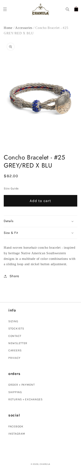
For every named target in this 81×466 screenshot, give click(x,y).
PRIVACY (14, 358)
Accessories (24, 28)
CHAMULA (45, 464)
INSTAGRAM (16, 433)
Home (8, 28)
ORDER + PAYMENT (21, 384)
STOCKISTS (16, 328)
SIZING (13, 321)
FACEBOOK (15, 426)
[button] (5, 9)
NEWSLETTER (17, 343)
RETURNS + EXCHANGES (25, 399)
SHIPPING (15, 392)
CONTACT (14, 336)
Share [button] (14, 276)
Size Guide (11, 188)
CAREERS (15, 350)
